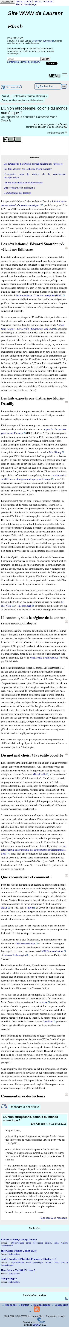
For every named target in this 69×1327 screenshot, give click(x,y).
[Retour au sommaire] (66, 247)
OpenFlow (48, 1021)
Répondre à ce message (53, 1217)
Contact (25, 1305)
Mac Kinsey (55, 452)
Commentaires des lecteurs (17, 192)
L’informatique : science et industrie (30, 96)
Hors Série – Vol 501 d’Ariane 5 (18, 1270)
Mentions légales (42, 1305)
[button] (64, 74)
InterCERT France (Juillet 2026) (19, 1250)
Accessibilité (7, 2)
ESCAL (36, 1325)
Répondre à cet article (24, 1107)
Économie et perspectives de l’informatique (22, 100)
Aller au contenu (23, 1)
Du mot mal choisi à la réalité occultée (23, 182)
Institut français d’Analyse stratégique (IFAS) (39, 295)
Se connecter (13, 87)
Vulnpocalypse (9, 1278)
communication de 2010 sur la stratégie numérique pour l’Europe (33, 477)
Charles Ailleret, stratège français (19, 1239)
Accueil (5, 96)
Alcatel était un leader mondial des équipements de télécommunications (33, 849)
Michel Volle (39, 774)
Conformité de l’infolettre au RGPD (23, 62)
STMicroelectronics (25, 943)
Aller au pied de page (26, 4)
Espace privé (61, 1305)
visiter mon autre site (42, 41)
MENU (54, 75)
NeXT (4, 907)
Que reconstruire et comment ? (19, 187)
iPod (30, 907)
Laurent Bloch (58, 133)
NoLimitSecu (14, 1253)
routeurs (43, 1002)
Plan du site (11, 1305)
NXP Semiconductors (52, 951)
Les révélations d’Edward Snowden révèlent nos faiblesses (33, 163)
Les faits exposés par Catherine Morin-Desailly (28, 168)
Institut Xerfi (24, 605)
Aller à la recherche (43, 1)
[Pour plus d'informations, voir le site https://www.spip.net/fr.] (41, 1322)
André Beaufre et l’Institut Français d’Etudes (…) (28, 1259)
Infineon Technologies (15, 955)
